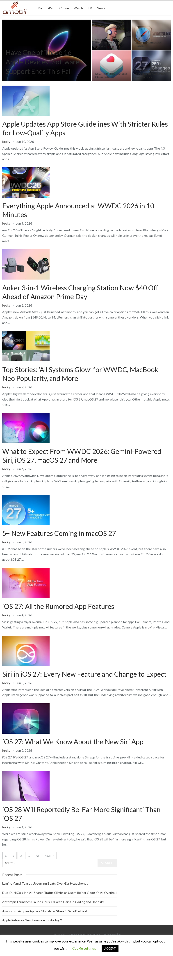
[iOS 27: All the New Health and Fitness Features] (111, 65)
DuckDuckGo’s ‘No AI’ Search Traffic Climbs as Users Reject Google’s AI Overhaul (59, 893)
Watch (78, 8)
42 (37, 855)
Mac (40, 8)
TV (90, 8)
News (101, 8)
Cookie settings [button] (84, 948)
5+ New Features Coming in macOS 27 (59, 533)
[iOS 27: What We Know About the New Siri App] (26, 718)
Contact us (58, 934)
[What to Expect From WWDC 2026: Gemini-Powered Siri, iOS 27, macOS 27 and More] (26, 428)
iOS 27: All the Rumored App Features (58, 606)
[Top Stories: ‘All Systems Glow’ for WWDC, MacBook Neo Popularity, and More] (26, 346)
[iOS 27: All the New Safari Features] (151, 34)
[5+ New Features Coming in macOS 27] (26, 510)
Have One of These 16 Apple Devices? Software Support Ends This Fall (42, 61)
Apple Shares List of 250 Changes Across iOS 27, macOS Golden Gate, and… (150, 73)
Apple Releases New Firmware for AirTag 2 (32, 920)
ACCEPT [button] (110, 948)
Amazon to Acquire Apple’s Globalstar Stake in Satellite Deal (44, 911)
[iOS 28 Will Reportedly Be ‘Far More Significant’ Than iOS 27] (26, 786)
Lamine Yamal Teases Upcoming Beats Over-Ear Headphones (45, 883)
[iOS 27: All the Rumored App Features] (26, 583)
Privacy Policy (112, 934)
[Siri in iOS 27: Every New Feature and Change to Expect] (26, 651)
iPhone (64, 8)
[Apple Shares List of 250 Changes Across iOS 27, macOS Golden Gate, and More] (151, 65)
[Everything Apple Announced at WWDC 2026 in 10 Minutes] (26, 182)
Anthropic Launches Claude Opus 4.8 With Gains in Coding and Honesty (53, 902)
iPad (51, 8)
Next (48, 855)
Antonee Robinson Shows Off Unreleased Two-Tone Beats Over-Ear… (110, 42)
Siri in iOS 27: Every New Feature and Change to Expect (84, 674)
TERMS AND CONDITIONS (84, 934)
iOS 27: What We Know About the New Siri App (72, 741)
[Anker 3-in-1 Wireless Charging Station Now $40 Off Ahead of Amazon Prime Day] (26, 264)
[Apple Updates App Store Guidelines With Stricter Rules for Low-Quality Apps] (26, 101)
